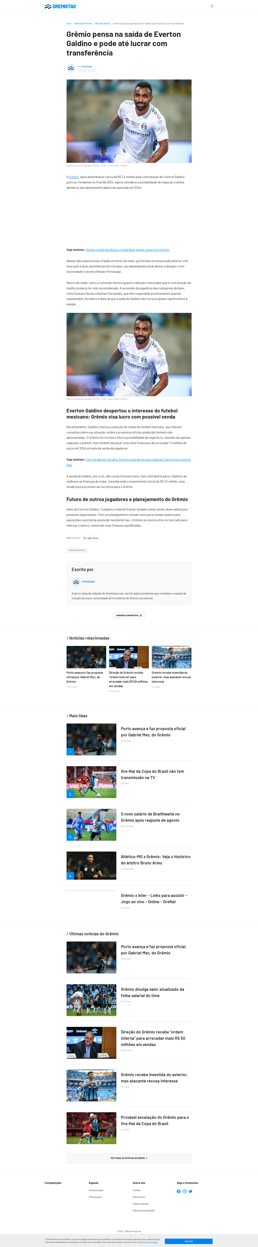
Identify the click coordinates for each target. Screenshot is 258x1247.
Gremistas (86, 66)
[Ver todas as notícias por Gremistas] (70, 66)
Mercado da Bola (102, 23)
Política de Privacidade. (148, 1242)
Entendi (189, 1241)
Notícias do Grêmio (83, 23)
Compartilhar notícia (127, 615)
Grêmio (74, 177)
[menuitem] (107, 1190)
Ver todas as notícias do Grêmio (127, 1158)
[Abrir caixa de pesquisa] (212, 6)
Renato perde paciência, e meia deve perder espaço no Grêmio (127, 249)
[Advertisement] (129, 217)
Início (69, 23)
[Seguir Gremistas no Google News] (83, 537)
